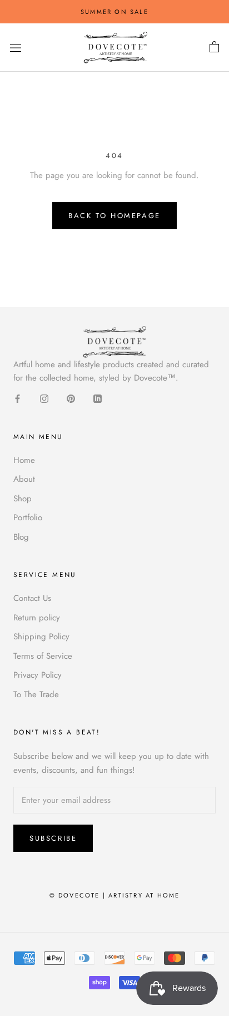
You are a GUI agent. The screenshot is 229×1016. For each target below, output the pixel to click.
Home (24, 460)
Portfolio (27, 517)
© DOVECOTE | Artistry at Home (114, 895)
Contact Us (32, 598)
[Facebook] (17, 398)
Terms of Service (42, 656)
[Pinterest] (71, 398)
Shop (22, 498)
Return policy (36, 617)
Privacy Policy (37, 675)
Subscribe (53, 838)
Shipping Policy (41, 636)
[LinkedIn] (97, 398)
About (24, 479)
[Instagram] (44, 398)
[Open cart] (214, 47)
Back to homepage (114, 215)
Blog (21, 537)
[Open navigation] (15, 47)
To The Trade (36, 694)
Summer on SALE (114, 11)
